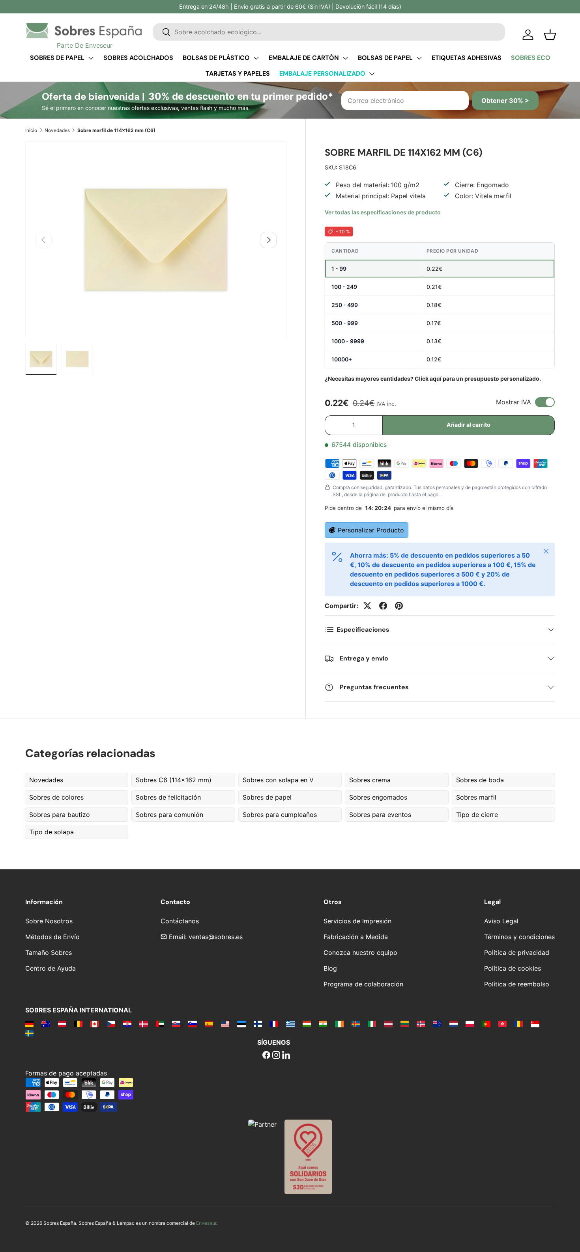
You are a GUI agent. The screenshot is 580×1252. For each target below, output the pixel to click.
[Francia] (274, 1023)
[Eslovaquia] (176, 1023)
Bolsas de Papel (385, 58)
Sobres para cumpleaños (280, 815)
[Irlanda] (339, 1023)
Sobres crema (370, 780)
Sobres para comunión (169, 815)
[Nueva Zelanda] (437, 1023)
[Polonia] (470, 1023)
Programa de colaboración (363, 984)
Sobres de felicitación (168, 797)
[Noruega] (421, 1023)
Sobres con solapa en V (278, 780)
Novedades (57, 130)
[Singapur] (535, 1023)
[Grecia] (290, 1023)
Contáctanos (180, 921)
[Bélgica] (78, 1023)
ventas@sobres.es (216, 937)
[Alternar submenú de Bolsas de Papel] (419, 58)
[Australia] (45, 1023)
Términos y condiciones (519, 937)
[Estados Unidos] (225, 1023)
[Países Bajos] (453, 1023)
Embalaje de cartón (304, 58)
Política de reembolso (516, 984)
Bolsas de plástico (216, 58)
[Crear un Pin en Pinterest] (399, 606)
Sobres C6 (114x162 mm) (173, 780)
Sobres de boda (480, 780)
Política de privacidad (516, 952)
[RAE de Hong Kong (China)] (502, 1023)
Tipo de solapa (51, 832)
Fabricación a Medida (356, 937)
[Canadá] (94, 1023)
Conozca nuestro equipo (360, 952)
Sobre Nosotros (49, 921)
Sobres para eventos (380, 815)
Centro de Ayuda (50, 968)
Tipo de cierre (477, 815)
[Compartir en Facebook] (383, 606)
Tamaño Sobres (48, 952)
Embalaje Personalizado (322, 73)
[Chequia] (111, 1023)
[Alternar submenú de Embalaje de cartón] (345, 58)
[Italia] (372, 1023)
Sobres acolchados (138, 58)
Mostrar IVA (513, 402)
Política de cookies (512, 968)
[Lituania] (404, 1023)
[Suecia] (29, 1033)
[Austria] (62, 1023)
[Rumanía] (519, 1023)
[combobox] (329, 32)
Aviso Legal (501, 921)
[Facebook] (266, 1056)
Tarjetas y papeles (238, 73)
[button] (550, 34)
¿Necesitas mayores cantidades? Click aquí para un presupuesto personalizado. (433, 378)
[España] (209, 1023)
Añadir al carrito (468, 424)
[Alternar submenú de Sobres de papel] (90, 58)
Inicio (31, 130)
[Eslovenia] (192, 1023)
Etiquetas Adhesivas (466, 58)
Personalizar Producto (371, 530)
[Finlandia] (258, 1023)
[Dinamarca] (143, 1023)
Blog (330, 968)
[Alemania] (29, 1023)
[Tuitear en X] (367, 606)
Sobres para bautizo (59, 815)
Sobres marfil (476, 797)
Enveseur (206, 1223)
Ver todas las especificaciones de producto (383, 212)
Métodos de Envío (52, 937)
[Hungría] (307, 1023)
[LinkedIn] (286, 1056)
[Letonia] (388, 1023)
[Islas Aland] (356, 1023)
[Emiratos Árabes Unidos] (160, 1023)
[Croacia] (127, 1023)
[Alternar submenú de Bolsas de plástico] (256, 58)
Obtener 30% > (505, 100)
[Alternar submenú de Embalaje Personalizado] (371, 73)
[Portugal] (486, 1023)
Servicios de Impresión (357, 921)
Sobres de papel (57, 58)
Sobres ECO (530, 58)
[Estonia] (241, 1023)
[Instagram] (276, 1056)
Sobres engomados (378, 797)
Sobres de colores (56, 797)
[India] (323, 1023)
